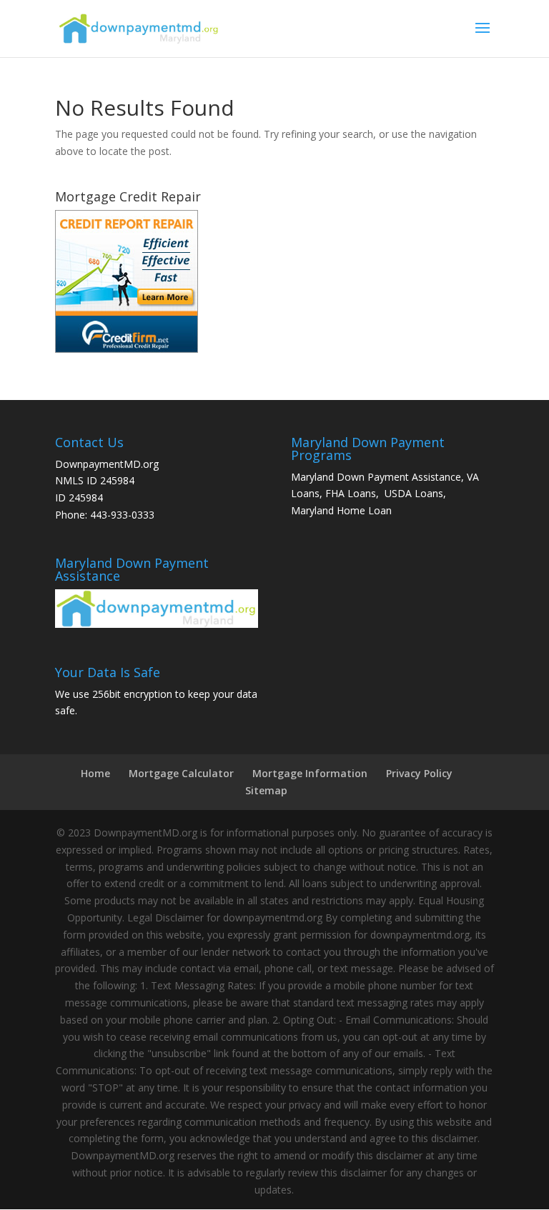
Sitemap (266, 790)
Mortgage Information (309, 773)
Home (95, 773)
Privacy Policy (419, 773)
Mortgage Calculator (181, 773)
